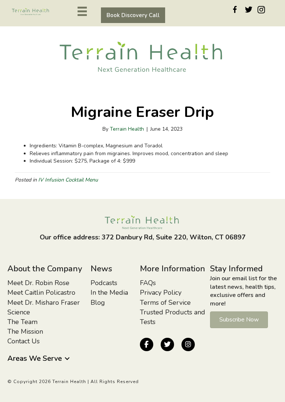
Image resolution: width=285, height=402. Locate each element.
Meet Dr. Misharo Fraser (43, 302)
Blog (98, 302)
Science (18, 312)
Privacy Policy (160, 292)
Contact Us (23, 341)
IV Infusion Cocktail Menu (68, 179)
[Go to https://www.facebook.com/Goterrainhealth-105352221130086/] (235, 11)
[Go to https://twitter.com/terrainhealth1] (247, 10)
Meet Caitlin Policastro (41, 292)
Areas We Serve (34, 358)
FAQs (148, 282)
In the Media (109, 292)
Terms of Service (165, 302)
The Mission (25, 331)
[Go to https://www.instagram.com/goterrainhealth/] (260, 11)
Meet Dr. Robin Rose (38, 282)
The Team (22, 321)
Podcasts (104, 282)
